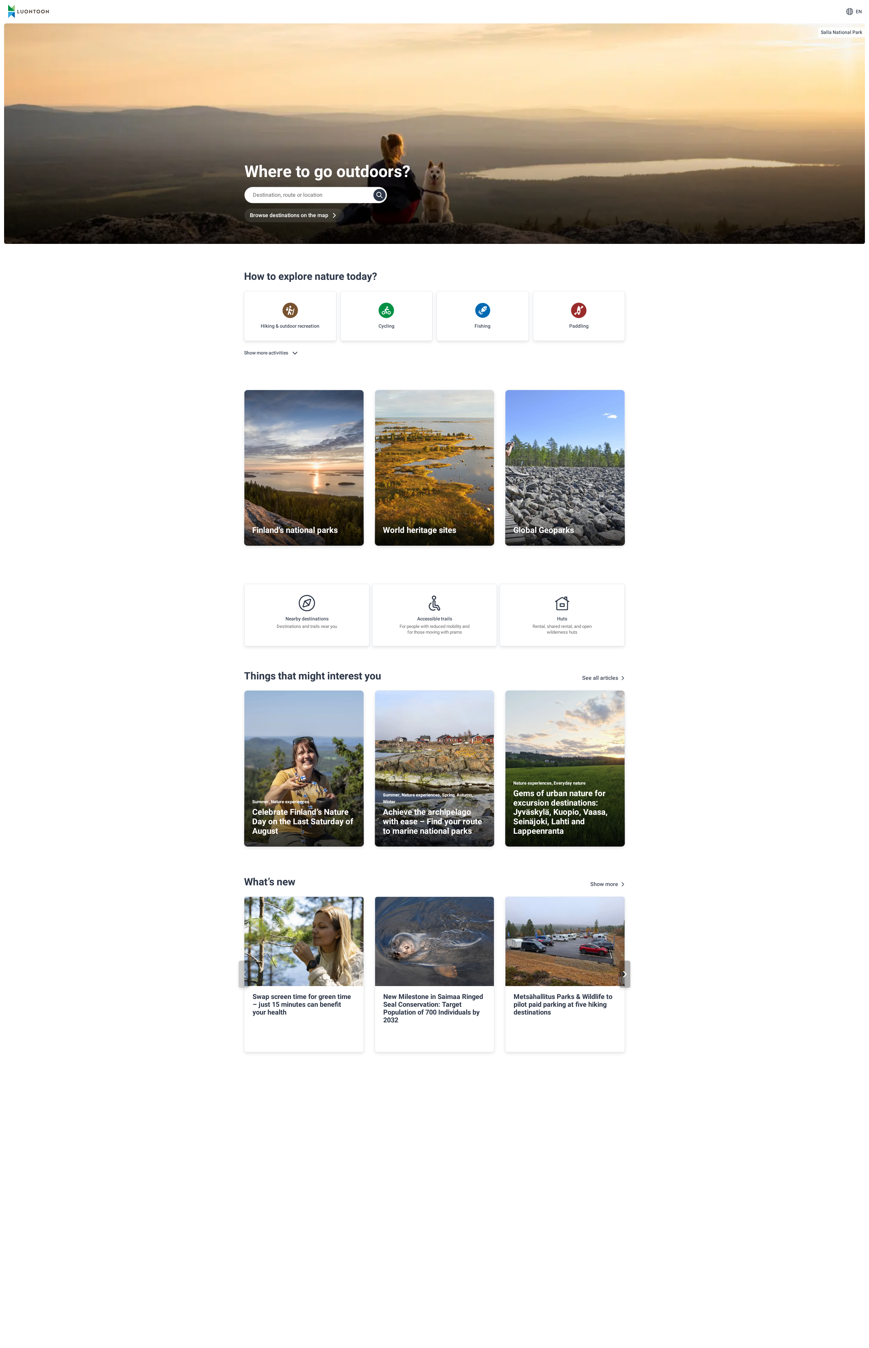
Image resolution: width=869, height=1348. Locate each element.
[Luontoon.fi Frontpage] (28, 11)
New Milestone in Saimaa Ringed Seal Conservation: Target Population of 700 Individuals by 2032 (433, 1008)
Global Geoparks (543, 530)
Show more (604, 884)
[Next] (625, 974)
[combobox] (315, 195)
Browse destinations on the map (289, 215)
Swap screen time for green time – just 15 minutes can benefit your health (302, 1004)
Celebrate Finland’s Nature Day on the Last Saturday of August (302, 821)
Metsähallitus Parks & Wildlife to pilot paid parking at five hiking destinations (563, 1004)
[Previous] (244, 974)
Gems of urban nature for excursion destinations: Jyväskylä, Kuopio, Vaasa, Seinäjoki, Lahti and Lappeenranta (560, 812)
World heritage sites (419, 530)
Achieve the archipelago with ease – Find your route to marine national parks (432, 821)
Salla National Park (841, 32)
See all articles (600, 678)
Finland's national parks (295, 530)
